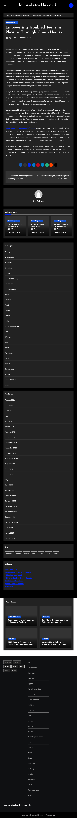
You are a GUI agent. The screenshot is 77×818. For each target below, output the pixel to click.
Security (8, 358)
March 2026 (9, 427)
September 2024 (11, 522)
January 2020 (10, 538)
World (7, 385)
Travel (7, 374)
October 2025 (10, 453)
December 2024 (11, 506)
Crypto (7, 273)
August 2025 (10, 464)
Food (7, 305)
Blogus (40, 815)
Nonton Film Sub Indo (14, 581)
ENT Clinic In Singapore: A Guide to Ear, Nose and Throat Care (21, 645)
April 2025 (9, 485)
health (26, 553)
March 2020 (9, 533)
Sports (7, 364)
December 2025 (11, 443)
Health (7, 316)
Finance (8, 300)
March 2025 (9, 490)
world (56, 553)
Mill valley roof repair (14, 575)
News (7, 348)
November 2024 (11, 512)
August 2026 (10, 400)
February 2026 (10, 432)
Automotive (9, 257)
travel (48, 553)
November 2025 (11, 448)
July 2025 (9, 469)
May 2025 (9, 480)
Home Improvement (12, 326)
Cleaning (8, 268)
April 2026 (9, 421)
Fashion (8, 294)
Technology (9, 369)
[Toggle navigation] (5, 5)
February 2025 (10, 496)
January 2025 (10, 501)
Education (9, 284)
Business (8, 263)
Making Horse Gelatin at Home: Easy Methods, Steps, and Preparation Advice (54, 645)
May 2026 (9, 416)
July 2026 (9, 405)
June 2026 (9, 411)
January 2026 (10, 437)
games (7, 310)
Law (6, 332)
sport (34, 553)
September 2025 (11, 459)
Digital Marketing (11, 279)
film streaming (11, 569)
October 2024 (10, 517)
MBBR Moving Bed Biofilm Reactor (19, 578)
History (8, 321)
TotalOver (9, 587)
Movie (7, 342)
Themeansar (50, 815)
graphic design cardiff (14, 584)
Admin (14, 38)
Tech (41, 553)
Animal (7, 252)
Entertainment (10, 289)
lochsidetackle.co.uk (38, 5)
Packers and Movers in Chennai (18, 572)
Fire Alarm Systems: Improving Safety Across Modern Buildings (55, 622)
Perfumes (9, 353)
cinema (18, 553)
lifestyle (8, 337)
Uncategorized (11, 22)
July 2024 (9, 528)
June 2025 (9, 474)
